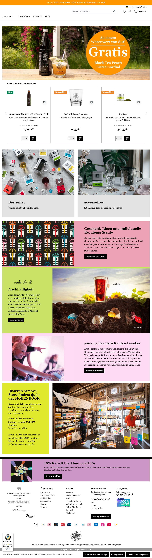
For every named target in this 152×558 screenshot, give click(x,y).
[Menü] (12, 534)
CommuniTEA (45, 501)
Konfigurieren (117, 555)
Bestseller (16, 202)
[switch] (8, 549)
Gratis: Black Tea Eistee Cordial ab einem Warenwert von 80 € (76, 2)
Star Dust (76, 114)
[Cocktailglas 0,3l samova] (29, 98)
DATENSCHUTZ (85, 550)
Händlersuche (71, 513)
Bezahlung (69, 498)
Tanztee (43, 504)
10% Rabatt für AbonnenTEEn (69, 463)
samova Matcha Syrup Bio (123, 114)
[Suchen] (114, 11)
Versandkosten (70, 545)
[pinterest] (117, 495)
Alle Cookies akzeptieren (138, 555)
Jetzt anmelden (53, 476)
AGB (62, 550)
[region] (76, 53)
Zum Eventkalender (94, 371)
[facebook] (132, 495)
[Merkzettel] (124, 11)
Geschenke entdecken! (95, 257)
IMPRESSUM (71, 550)
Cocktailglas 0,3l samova (29, 114)
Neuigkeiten (122, 488)
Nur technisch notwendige (95, 555)
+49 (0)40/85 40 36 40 (100, 500)
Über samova (45, 492)
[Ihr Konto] (130, 11)
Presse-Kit (44, 507)
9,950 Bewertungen (19, 510)
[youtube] (121, 495)
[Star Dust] (76, 98)
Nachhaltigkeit (45, 498)
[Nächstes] (146, 113)
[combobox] (91, 11)
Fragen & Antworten (73, 495)
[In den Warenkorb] (33, 138)
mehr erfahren (16, 320)
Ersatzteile (70, 510)
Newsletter (70, 492)
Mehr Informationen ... (65, 555)
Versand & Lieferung (73, 501)
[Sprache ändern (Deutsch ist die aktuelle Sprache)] (128, 7)
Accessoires (94, 202)
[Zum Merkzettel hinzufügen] (44, 102)
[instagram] (125, 495)
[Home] (9, 16)
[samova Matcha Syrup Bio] (123, 98)
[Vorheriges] (5, 113)
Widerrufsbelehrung (73, 507)
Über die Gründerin (47, 495)
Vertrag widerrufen (101, 517)
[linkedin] (129, 495)
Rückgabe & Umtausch (74, 504)
